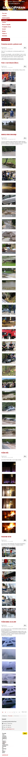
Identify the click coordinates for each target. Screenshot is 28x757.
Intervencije (4, 20)
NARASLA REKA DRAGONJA (8, 134)
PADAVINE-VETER (6, 537)
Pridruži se (4, 33)
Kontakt (4, 29)
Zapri (25, 733)
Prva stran (4, 13)
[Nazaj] (5, 712)
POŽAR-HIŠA (4, 453)
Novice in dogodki (6, 24)
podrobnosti (5, 755)
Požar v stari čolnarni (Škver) (9, 63)
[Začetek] (2, 712)
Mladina (4, 31)
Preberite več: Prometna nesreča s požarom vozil (13, 58)
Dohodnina (4, 35)
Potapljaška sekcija (6, 27)
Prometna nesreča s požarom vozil (11, 44)
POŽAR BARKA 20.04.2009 (8, 622)
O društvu (4, 15)
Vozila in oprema (6, 18)
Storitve (4, 22)
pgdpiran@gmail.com (15, 3)
